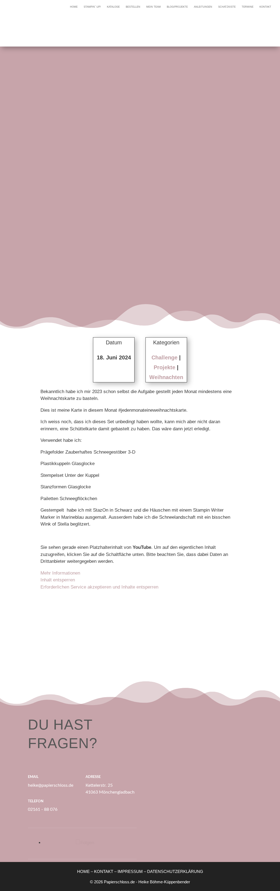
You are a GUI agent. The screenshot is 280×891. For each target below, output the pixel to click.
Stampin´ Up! (92, 6)
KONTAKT (103, 871)
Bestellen (133, 6)
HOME (83, 871)
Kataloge (113, 6)
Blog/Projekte (177, 6)
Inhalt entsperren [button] (57, 580)
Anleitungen (203, 6)
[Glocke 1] (68, 622)
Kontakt (265, 6)
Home (74, 6)
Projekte (164, 367)
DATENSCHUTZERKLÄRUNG (175, 871)
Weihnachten (166, 377)
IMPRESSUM (130, 871)
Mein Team (153, 6)
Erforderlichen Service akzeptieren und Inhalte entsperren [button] (99, 587)
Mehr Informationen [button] (60, 573)
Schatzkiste (227, 6)
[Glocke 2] (140, 622)
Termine (247, 6)
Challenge (164, 357)
